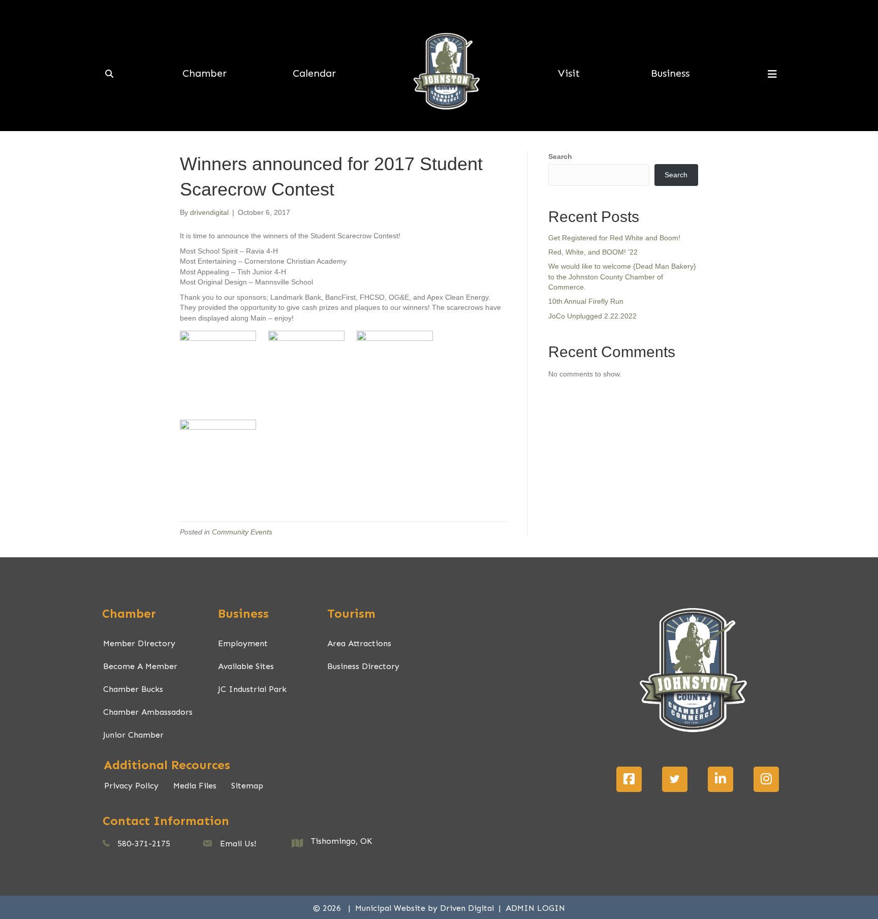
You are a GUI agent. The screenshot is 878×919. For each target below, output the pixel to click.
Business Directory (363, 666)
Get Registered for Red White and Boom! (614, 238)
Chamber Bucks (133, 689)
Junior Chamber (133, 735)
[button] (629, 779)
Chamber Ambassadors (148, 712)
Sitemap (247, 785)
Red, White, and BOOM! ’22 (593, 252)
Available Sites (246, 666)
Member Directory (139, 643)
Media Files (194, 785)
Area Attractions (359, 643)
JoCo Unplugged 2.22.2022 (592, 316)
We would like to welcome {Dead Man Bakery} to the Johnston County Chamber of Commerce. (622, 276)
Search (560, 156)
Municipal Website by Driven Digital (425, 908)
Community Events (242, 532)
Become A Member (140, 666)
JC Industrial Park (252, 689)
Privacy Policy (131, 785)
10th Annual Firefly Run (585, 301)
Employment (243, 643)
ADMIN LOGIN (535, 908)
